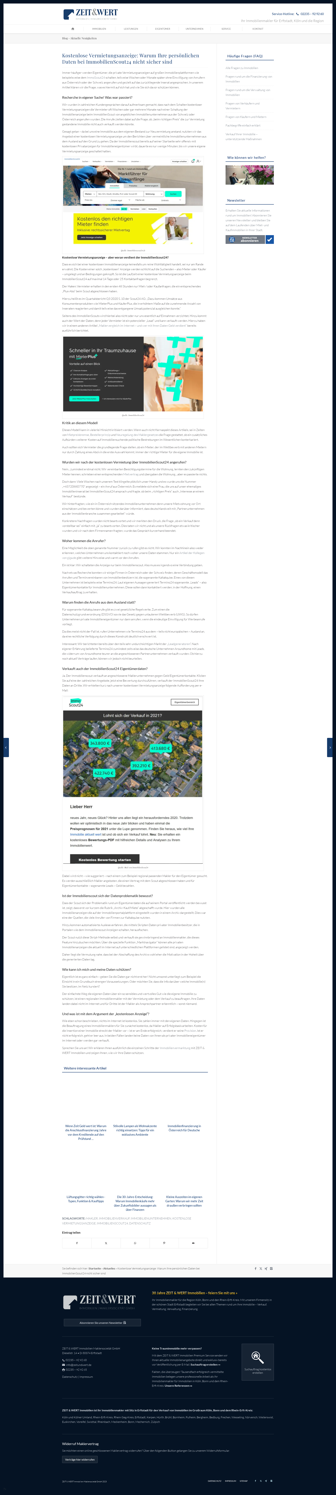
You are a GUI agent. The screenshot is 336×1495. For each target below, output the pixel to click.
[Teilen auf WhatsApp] (135, 1243)
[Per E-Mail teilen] (193, 1243)
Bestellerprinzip (100, 435)
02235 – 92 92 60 (76, 1360)
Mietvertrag (131, 474)
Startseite (95, 1268)
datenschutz (140, 1223)
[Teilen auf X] (106, 1243)
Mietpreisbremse (78, 435)
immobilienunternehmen (151, 1218)
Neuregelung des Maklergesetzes (137, 435)
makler (92, 1218)
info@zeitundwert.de (78, 1365)
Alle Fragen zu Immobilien (242, 68)
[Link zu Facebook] (255, 1268)
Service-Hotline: (298, 14)
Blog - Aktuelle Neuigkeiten (79, 38)
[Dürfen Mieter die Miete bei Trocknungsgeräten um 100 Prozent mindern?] (329, 747)
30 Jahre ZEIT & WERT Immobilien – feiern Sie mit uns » (194, 1293)
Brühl (168, 1417)
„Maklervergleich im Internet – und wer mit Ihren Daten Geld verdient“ (142, 325)
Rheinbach (103, 1422)
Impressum (86, 1376)
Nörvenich (251, 1417)
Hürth (160, 1417)
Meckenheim (119, 1422)
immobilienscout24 (112, 1223)
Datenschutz (70, 1376)
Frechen (225, 1417)
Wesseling (238, 1417)
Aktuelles (109, 1268)
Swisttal (91, 1422)
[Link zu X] (260, 1268)
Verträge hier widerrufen (80, 1459)
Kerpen (151, 1417)
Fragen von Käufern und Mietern (246, 117)
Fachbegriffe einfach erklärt (243, 125)
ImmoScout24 (96, 77)
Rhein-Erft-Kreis (103, 1417)
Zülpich (155, 1422)
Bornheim (179, 1417)
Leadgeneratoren (179, 644)
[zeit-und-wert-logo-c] (90, 14)
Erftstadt (140, 1417)
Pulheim (191, 1417)
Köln (65, 1417)
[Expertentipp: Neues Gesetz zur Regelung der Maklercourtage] (6, 747)
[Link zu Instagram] (271, 1268)
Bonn (131, 1422)
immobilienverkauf (114, 1218)
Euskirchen (68, 1422)
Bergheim (202, 1417)
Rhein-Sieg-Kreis (124, 1417)
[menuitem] (297, 14)
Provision (190, 1030)
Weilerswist (266, 1417)
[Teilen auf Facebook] (76, 1243)
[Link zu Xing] (266, 1268)
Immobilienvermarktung (175, 1048)
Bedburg (214, 1417)
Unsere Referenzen (177, 1385)
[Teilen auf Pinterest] (164, 1243)
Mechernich (142, 1422)
